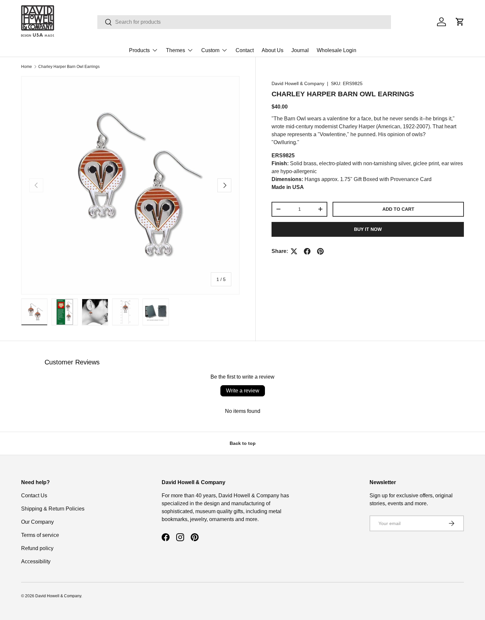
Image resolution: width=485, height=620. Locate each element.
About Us (272, 50)
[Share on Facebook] (307, 251)
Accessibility (35, 561)
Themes (175, 50)
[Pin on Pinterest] (320, 251)
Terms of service (40, 535)
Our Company (37, 522)
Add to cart (398, 209)
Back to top (243, 443)
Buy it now (368, 229)
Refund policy (37, 548)
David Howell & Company (298, 83)
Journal (300, 50)
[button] (460, 22)
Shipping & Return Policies (52, 508)
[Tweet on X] (294, 251)
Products (139, 50)
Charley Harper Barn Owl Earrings (69, 66)
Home (26, 66)
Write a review (242, 390)
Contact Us (34, 495)
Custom (210, 50)
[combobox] (244, 22)
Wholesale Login (336, 50)
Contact (245, 50)
